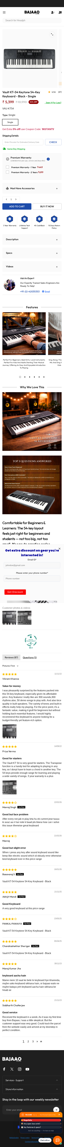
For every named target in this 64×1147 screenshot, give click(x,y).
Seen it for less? (53, 102)
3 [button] (33, 1041)
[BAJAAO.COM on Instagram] (19, 1069)
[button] (37, 1041)
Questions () (30, 657)
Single (10, 122)
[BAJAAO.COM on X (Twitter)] (12, 1069)
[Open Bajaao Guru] (57, 1140)
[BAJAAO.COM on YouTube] (27, 1069)
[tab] (20, 377)
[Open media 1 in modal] (52, 34)
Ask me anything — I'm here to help (41, 1131)
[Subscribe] (56, 1110)
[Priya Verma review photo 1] (9, 787)
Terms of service (37, 1138)
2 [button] (28, 1041)
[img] (9, 674)
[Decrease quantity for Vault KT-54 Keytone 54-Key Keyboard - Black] (6, 199)
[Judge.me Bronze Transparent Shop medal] (31, 640)
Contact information (32, 1142)
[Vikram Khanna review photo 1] (9, 731)
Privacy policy (25, 1138)
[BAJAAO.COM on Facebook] (4, 1069)
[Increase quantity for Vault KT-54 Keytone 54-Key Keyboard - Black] (15, 199)
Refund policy (14, 1138)
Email (47, 291)
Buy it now (47, 206)
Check (53, 142)
